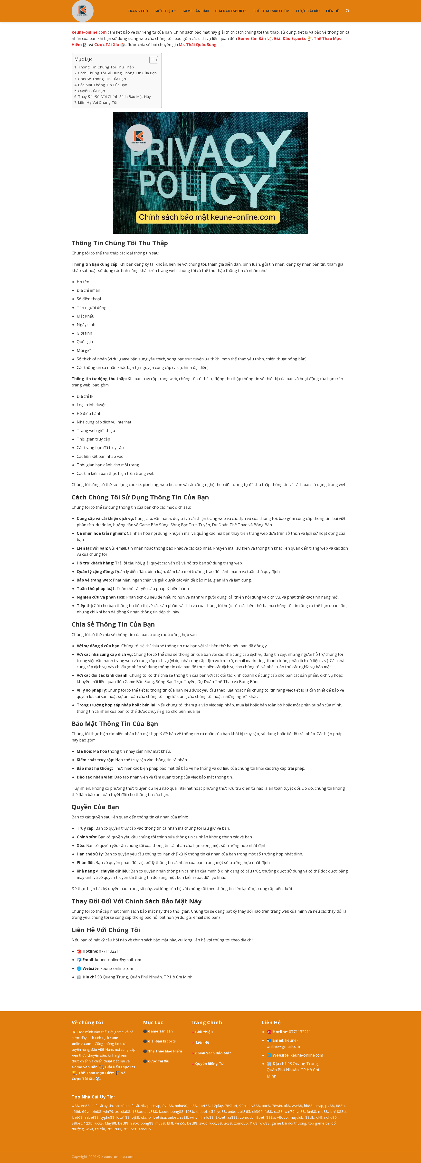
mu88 (160, 1123)
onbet (233, 1111)
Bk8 (170, 1123)
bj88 (135, 1117)
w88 (75, 1105)
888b (340, 1105)
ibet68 (204, 1105)
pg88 (329, 1105)
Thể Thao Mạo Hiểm (271, 11)
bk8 (287, 1105)
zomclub (247, 1117)
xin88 (96, 1111)
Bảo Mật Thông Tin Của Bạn (102, 84)
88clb (309, 1117)
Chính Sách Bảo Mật (213, 1052)
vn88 (301, 1111)
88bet (77, 1123)
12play (217, 1105)
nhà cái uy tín (102, 1105)
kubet (164, 1111)
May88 (110, 1123)
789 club (114, 1128)
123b (189, 1111)
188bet (138, 1111)
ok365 (245, 1111)
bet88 (123, 1123)
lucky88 (216, 1123)
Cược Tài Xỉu (308, 11)
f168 (254, 1123)
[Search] (347, 11)
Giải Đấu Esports (231, 11)
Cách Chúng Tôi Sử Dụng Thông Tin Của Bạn (117, 72)
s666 (76, 1111)
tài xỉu (100, 1128)
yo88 (221, 1111)
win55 (180, 1123)
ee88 (85, 1105)
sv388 (254, 1105)
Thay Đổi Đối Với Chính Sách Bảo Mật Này (114, 96)
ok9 (319, 1117)
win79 (108, 1111)
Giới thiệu (163, 11)
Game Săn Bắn (195, 11)
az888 (232, 1117)
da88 (278, 1111)
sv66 (203, 1123)
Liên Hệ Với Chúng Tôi (97, 102)
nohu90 (181, 1105)
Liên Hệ (332, 11)
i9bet (260, 1117)
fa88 (268, 1111)
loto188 (123, 1117)
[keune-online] (96, 11)
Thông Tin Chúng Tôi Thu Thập (106, 67)
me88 (323, 1111)
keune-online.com (306, 1055)
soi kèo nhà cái (127, 1105)
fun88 (311, 1111)
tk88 (193, 1105)
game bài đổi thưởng (289, 1123)
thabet (201, 1111)
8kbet (220, 1117)
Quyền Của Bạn (91, 90)
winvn (195, 1117)
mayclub (296, 1117)
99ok (243, 1105)
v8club (282, 1117)
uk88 (228, 1123)
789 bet (129, 1128)
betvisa (159, 1117)
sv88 (184, 1117)
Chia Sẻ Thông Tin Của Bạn (102, 78)
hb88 (308, 1105)
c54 (212, 1111)
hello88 (207, 1117)
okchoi (146, 1117)
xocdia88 (122, 1111)
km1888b (338, 1111)
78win (277, 1105)
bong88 (177, 1111)
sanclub (144, 1128)
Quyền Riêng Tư (209, 1063)
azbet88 (92, 1117)
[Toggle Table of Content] (151, 60)
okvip (319, 1105)
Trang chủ (138, 11)
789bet (231, 1105)
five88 (167, 1105)
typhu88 (108, 1117)
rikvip (145, 1105)
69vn (86, 1111)
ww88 (297, 1105)
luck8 (99, 1123)
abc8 (266, 1105)
